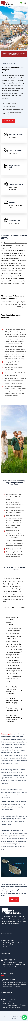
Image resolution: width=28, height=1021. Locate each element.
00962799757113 (9, 999)
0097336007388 (9, 979)
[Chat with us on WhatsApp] (21, 3)
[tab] (14, 650)
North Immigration (6, 734)
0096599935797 (9, 940)
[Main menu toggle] (25, 3)
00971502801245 (9, 960)
